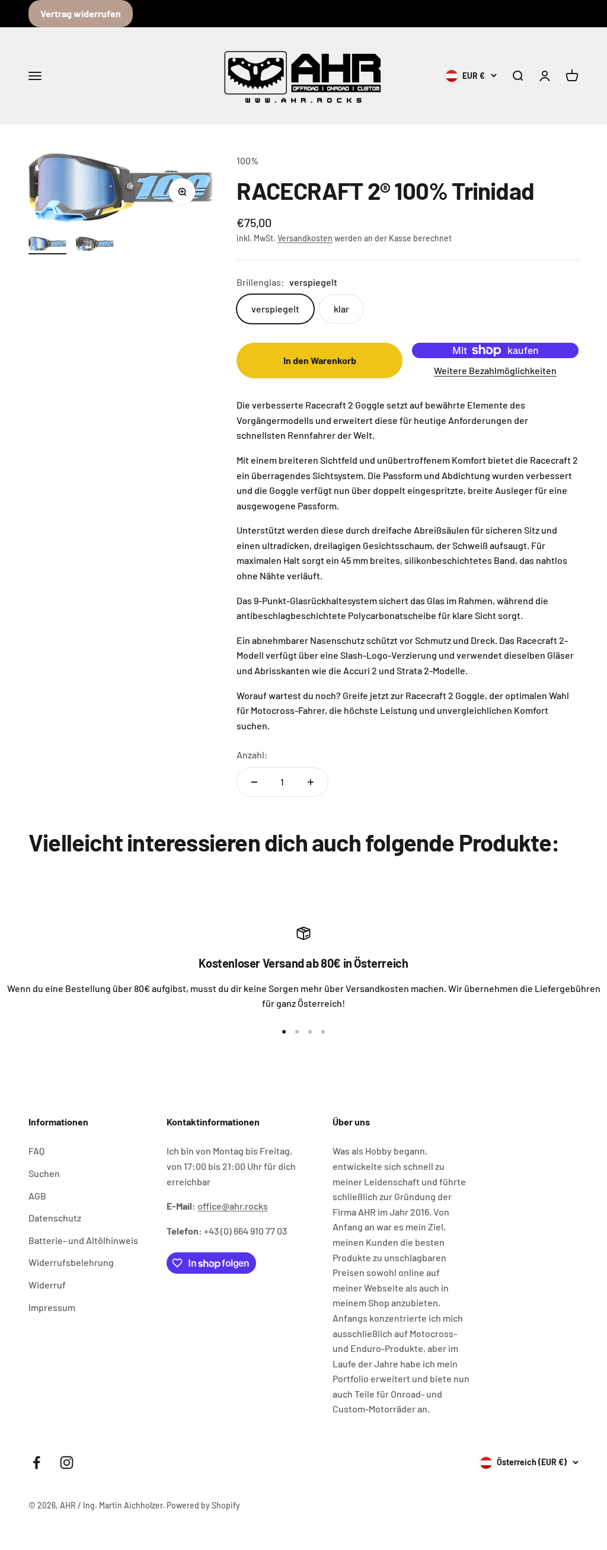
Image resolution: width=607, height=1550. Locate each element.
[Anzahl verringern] (254, 782)
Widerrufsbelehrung (71, 1262)
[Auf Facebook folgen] (36, 1463)
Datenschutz (54, 1217)
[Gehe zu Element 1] (47, 245)
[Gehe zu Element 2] (95, 245)
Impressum (51, 1307)
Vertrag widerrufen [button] (80, 13)
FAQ (36, 1150)
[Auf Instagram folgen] (67, 1463)
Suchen (44, 1173)
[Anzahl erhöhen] (310, 782)
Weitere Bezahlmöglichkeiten (495, 370)
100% (247, 160)
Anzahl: (252, 754)
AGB (37, 1195)
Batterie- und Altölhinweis (83, 1240)
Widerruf (47, 1284)
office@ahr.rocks (232, 1205)
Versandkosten (305, 238)
